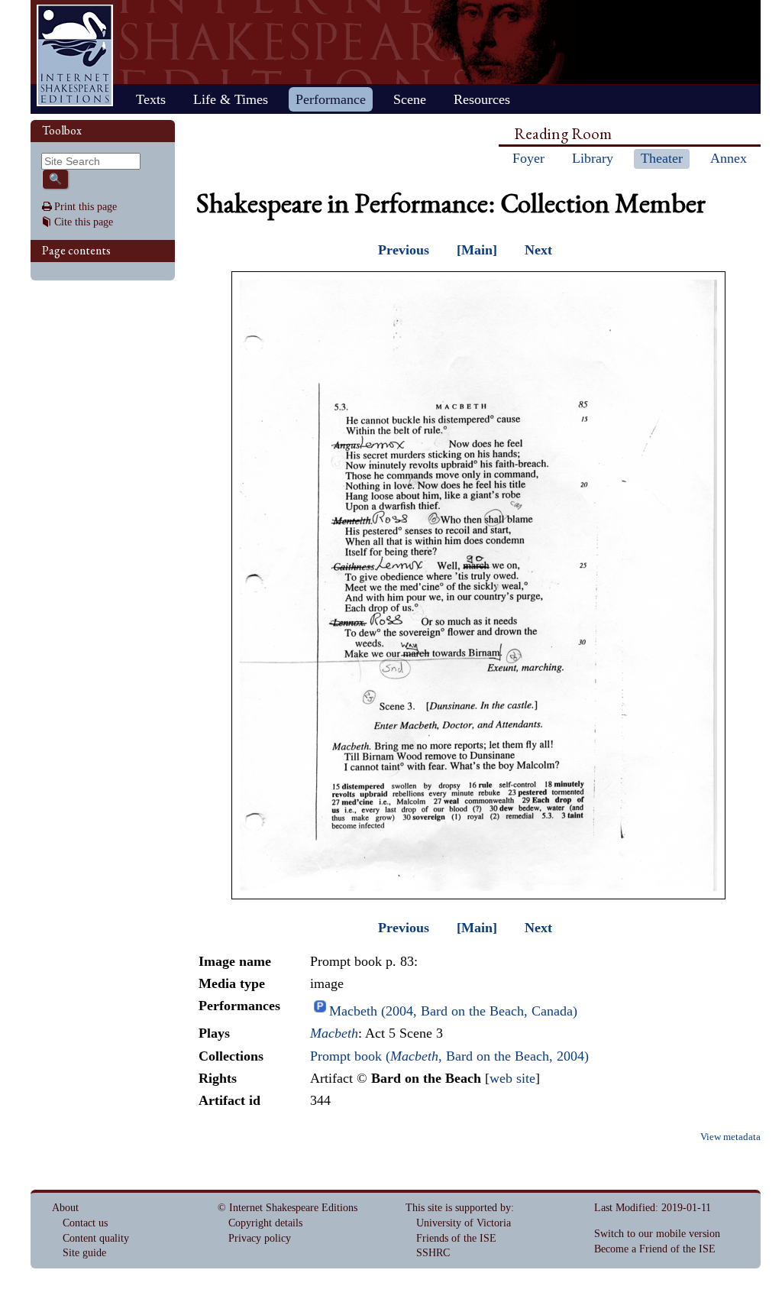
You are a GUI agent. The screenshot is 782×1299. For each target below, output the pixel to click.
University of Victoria (463, 1223)
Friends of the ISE (456, 1238)
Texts (151, 99)
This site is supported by (458, 1207)
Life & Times (230, 99)
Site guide (84, 1253)
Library (592, 158)
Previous (403, 250)
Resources (482, 99)
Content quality (96, 1238)
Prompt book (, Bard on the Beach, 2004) (449, 1056)
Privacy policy (259, 1238)
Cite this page (83, 222)
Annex (728, 158)
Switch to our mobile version (657, 1233)
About (65, 1207)
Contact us (85, 1223)
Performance (331, 99)
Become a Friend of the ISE (655, 1249)
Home (75, 55)
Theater (662, 158)
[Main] (477, 250)
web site (512, 1078)
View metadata (730, 1137)
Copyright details (265, 1223)
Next (538, 250)
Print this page (85, 206)
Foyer (528, 158)
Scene (409, 99)
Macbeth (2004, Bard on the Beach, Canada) (453, 1011)
